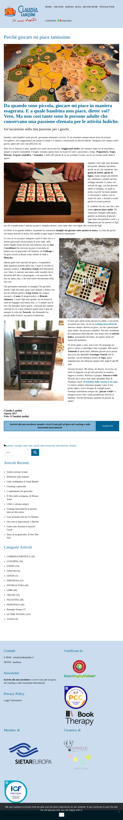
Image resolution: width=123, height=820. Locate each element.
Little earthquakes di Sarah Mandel (22, 481)
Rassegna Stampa (14, 609)
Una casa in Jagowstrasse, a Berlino (23, 522)
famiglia (18, 445)
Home (48, 7)
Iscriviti (107, 426)
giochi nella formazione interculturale (51, 445)
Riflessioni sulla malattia (18, 477)
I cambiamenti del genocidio (20, 491)
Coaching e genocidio (16, 486)
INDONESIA (13, 580)
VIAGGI (11, 619)
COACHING (12, 561)
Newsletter (106, 7)
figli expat (28, 445)
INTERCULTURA (15, 585)
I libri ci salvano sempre (18, 504)
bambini (9, 445)
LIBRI (10, 590)
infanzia (72, 445)
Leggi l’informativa (13, 700)
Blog (78, 7)
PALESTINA (13, 600)
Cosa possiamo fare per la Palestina (23, 517)
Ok (61, 814)
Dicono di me (90, 7)
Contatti (50, 21)
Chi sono (58, 7)
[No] (119, 811)
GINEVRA (12, 571)
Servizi (69, 7)
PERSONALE (13, 604)
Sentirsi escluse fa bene (17, 472)
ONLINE (11, 595)
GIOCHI (11, 576)
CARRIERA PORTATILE (18, 556)
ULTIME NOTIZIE (16, 614)
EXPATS (11, 566)
